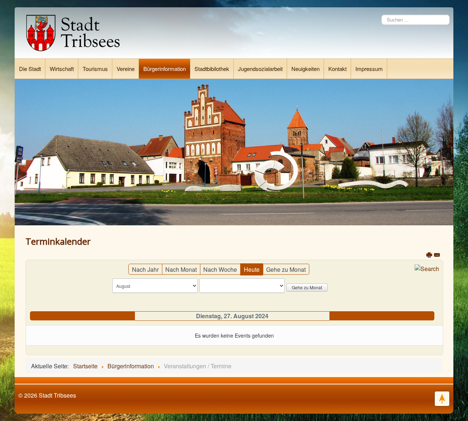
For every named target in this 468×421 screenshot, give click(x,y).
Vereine (126, 68)
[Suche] (427, 268)
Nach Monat (181, 269)
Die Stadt (30, 68)
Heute (252, 269)
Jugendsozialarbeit (260, 68)
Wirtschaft (62, 68)
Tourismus (95, 68)
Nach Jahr (145, 269)
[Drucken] (429, 256)
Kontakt (337, 68)
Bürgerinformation (164, 68)
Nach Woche (220, 269)
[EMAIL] (437, 256)
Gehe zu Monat (286, 269)
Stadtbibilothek (212, 68)
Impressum (369, 68)
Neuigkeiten (305, 68)
